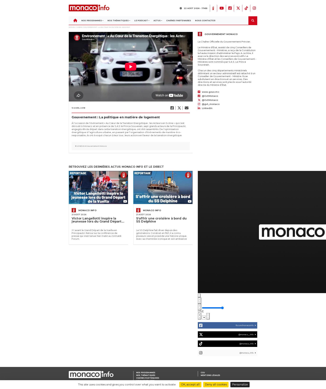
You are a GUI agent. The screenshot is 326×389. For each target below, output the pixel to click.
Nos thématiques (145, 375)
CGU (203, 373)
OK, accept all (190, 384)
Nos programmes (145, 373)
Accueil (72, 27)
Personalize (240, 384)
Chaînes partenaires (147, 378)
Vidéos (80, 27)
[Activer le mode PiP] (199, 316)
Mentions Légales (210, 375)
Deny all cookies (216, 384)
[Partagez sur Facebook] (171, 108)
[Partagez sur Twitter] (179, 108)
